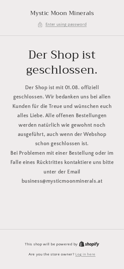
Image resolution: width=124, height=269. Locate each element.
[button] (62, 24)
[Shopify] (89, 244)
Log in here (85, 254)
